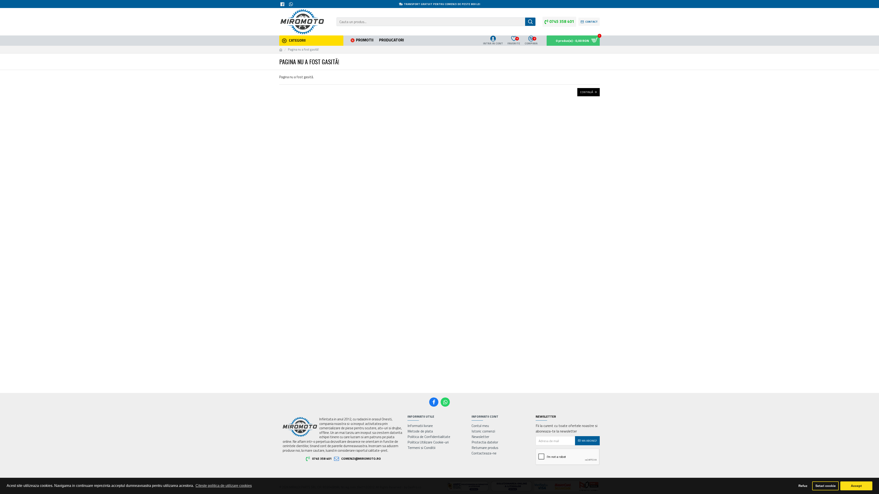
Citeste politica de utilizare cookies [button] (223, 486)
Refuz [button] (802, 486)
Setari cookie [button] (825, 486)
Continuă (586, 92)
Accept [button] (856, 486)
